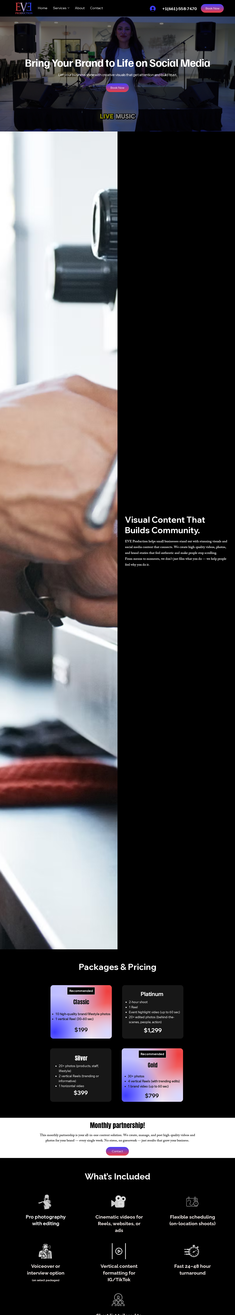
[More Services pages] (68, 8)
